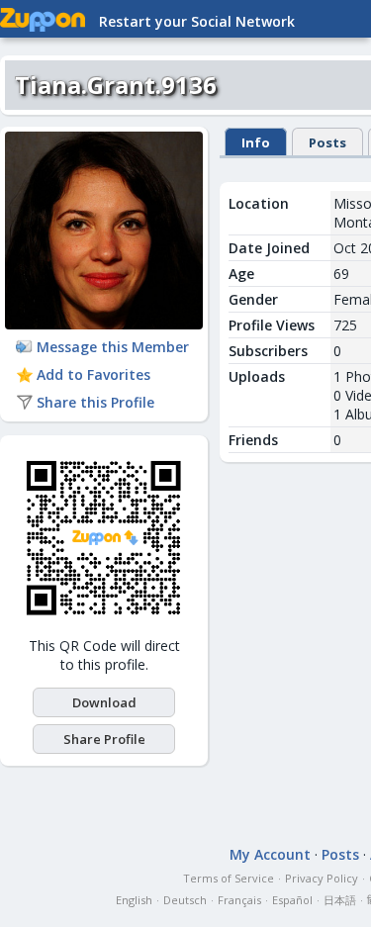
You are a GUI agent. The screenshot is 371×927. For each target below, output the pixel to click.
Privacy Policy (321, 878)
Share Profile (104, 739)
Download (104, 702)
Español (292, 899)
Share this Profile (95, 402)
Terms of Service (228, 878)
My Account (270, 854)
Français (239, 899)
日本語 (340, 899)
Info (255, 142)
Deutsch (185, 899)
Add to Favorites (93, 374)
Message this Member (113, 346)
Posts (327, 142)
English (134, 899)
